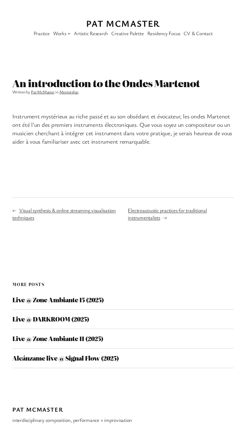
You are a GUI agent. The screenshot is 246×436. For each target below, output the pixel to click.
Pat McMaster (123, 23)
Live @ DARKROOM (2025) (50, 319)
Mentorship (69, 92)
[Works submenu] (69, 33)
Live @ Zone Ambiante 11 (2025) (57, 338)
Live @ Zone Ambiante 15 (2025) (58, 299)
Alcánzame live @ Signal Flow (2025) (65, 358)
